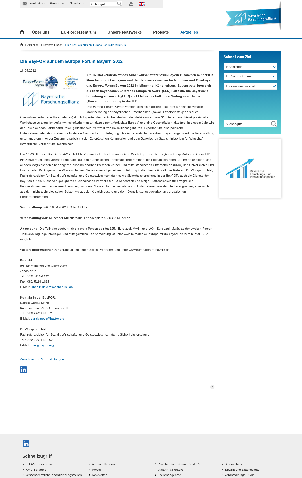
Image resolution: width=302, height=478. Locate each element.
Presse (97, 469)
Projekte (161, 32)
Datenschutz (233, 464)
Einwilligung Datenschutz (242, 469)
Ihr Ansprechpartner (240, 76)
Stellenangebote (169, 475)
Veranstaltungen (53, 45)
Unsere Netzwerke (124, 32)
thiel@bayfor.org (42, 345)
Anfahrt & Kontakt (170, 469)
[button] (23, 369)
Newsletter (99, 475)
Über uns (41, 32)
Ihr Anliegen (234, 66)
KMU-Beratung (36, 469)
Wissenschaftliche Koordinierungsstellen (54, 475)
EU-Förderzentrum (78, 32)
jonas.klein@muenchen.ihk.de (52, 287)
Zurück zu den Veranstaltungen (42, 359)
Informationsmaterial (240, 86)
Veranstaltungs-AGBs (239, 475)
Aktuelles (189, 32)
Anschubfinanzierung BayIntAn (179, 464)
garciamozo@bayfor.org (47, 318)
